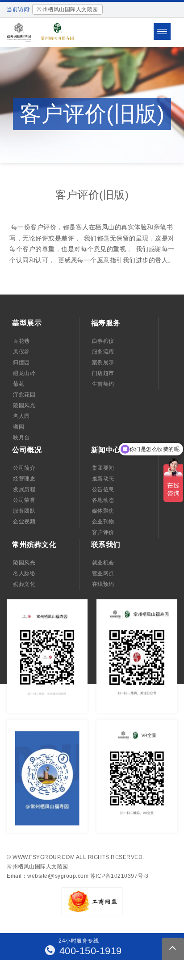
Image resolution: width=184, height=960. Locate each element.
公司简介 (24, 468)
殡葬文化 (24, 584)
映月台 (21, 437)
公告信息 (103, 489)
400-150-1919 (89, 950)
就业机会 (103, 563)
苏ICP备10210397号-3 (119, 876)
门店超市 (103, 373)
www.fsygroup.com (44, 857)
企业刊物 (103, 521)
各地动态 (103, 500)
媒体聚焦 (103, 511)
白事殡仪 (103, 341)
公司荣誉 (24, 500)
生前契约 (103, 384)
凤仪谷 (21, 352)
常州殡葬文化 (34, 544)
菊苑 (18, 384)
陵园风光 (24, 405)
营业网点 (103, 573)
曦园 (18, 427)
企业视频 (24, 521)
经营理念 (24, 479)
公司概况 (27, 450)
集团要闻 (103, 468)
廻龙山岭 (24, 373)
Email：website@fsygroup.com (47, 876)
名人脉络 (24, 573)
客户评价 (103, 532)
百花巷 (21, 341)
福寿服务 (106, 323)
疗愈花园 (24, 395)
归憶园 (21, 362)
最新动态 (103, 479)
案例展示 (103, 362)
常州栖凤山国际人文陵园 (37, 866)
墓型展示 (27, 323)
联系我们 (106, 544)
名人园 (21, 416)
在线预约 (103, 584)
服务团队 (24, 511)
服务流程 (103, 352)
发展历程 (24, 489)
